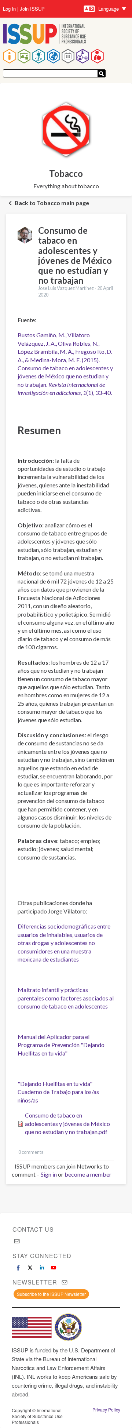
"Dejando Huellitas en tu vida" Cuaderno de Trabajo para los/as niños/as (58, 1092)
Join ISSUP (32, 9)
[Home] (44, 34)
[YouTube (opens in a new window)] (53, 1267)
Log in (9, 9)
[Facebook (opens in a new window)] (18, 1267)
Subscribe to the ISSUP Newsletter (51, 1294)
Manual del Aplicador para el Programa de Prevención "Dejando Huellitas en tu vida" (61, 1045)
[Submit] (102, 73)
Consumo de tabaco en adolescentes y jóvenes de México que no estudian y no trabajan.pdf (67, 1123)
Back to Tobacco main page (52, 202)
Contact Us (33, 1229)
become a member (88, 1174)
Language (108, 8)
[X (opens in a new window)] (30, 1267)
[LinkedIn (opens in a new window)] (41, 1267)
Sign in (49, 1174)
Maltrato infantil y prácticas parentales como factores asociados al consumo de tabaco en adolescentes (66, 998)
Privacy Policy (106, 1410)
